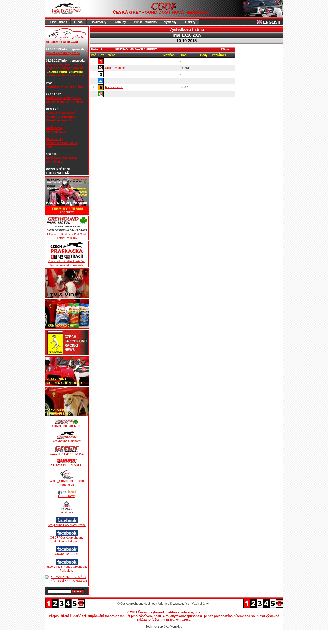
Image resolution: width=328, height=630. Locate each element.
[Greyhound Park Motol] (66, 421)
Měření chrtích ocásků (61, 113)
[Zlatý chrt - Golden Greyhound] (66, 371)
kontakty (60, 237)
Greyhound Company (67, 441)
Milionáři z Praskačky (60, 117)
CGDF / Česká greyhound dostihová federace (67, 539)
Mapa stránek (200, 603)
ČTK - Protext (66, 496)
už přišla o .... (54, 162)
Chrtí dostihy (54, 128)
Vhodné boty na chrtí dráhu (64, 86)
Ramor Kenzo (114, 87)
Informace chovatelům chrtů (65, 75)
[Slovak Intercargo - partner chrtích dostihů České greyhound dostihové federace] (66, 461)
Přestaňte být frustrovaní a (64, 64)
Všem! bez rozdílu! (58, 120)
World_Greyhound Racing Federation (67, 482)
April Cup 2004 (56, 131)
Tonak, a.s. (67, 512)
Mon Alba (176, 626)
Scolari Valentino (116, 67)
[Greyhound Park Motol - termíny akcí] (66, 195)
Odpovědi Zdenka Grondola (64, 102)
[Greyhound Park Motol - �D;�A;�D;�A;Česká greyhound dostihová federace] (66, 220)
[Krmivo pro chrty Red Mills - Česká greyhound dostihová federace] (66, 313)
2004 (49, 147)
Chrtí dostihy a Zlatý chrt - (63, 98)
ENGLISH (271, 22)
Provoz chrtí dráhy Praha (63, 53)
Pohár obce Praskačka (61, 143)
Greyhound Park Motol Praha (67, 525)
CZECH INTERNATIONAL (67, 453)
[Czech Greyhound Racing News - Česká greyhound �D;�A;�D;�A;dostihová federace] (66, 342)
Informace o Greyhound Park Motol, (67, 234)
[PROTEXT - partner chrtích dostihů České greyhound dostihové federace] (66, 492)
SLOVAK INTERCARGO (66, 465)
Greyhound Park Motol (66, 426)
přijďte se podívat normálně (65, 68)
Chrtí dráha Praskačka (61, 158)
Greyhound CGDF (67, 554)
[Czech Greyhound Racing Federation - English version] (260, 22)
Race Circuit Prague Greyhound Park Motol (67, 568)
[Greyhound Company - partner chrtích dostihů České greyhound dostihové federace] (66, 435)
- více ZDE (72, 237)
